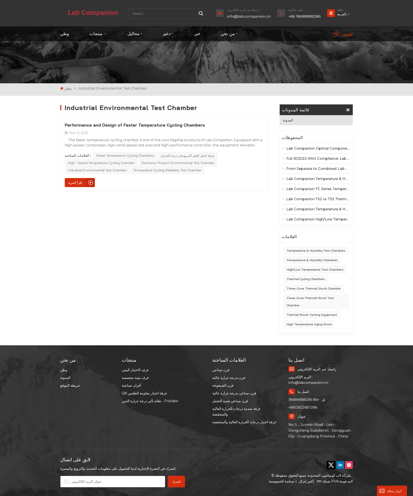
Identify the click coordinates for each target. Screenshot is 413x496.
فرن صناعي (221, 370)
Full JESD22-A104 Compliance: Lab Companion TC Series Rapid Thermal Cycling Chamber (318, 159)
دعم (167, 33)
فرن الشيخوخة (222, 385)
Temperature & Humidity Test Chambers (316, 250)
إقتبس (347, 33)
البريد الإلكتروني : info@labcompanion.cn (308, 380)
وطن (64, 33)
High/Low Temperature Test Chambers (315, 269)
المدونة (288, 120)
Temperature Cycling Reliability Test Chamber (167, 170)
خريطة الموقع (70, 385)
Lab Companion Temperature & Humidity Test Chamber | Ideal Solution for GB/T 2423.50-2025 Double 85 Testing (318, 179)
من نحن (228, 33)
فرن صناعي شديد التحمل (230, 401)
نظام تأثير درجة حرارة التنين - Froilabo (150, 401)
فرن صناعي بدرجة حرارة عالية (234, 393)
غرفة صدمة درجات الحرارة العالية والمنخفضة (236, 411)
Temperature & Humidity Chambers (312, 260)
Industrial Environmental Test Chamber (97, 170)
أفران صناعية (131, 385)
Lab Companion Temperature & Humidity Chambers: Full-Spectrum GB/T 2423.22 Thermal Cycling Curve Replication (318, 209)
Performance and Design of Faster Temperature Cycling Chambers (135, 125)
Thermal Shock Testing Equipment (312, 314)
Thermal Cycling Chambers (306, 279)
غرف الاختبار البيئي (135, 370)
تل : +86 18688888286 (306, 400)
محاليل (133, 33)
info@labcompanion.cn (249, 16)
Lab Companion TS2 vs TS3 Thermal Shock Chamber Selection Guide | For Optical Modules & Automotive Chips (318, 199)
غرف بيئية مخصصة (135, 378)
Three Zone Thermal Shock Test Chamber (310, 301)
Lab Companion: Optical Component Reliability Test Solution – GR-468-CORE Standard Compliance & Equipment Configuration (318, 148)
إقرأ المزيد (75, 183)
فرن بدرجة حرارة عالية (228, 378)
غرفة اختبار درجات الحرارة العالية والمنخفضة (244, 422)
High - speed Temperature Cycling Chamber (101, 163)
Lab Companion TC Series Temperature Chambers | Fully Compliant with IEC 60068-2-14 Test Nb (318, 189)
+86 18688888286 (304, 16)
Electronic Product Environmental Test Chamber (177, 163)
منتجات (96, 33)
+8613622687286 (302, 407)
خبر (197, 33)
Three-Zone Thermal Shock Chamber (314, 288)
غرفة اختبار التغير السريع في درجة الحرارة (187, 156)
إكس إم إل (306, 481)
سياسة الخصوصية (281, 481)
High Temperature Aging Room (309, 324)
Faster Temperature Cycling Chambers (125, 156)
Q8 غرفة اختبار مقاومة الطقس (144, 393)
